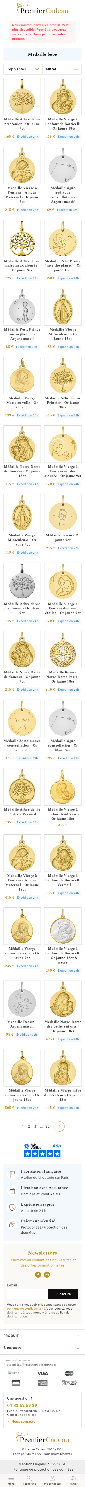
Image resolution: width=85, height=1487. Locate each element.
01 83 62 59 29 (22, 1405)
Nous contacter (24, 1421)
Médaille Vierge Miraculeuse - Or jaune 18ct (63, 334)
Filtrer (51, 69)
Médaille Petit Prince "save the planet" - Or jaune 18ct (63, 265)
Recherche (29, 1483)
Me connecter (52, 1483)
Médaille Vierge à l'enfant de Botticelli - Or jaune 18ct (62, 124)
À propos (12, 1348)
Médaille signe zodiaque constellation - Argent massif (63, 194)
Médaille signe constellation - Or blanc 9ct (63, 745)
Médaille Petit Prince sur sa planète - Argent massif (22, 334)
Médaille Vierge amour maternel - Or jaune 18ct (22, 1095)
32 (47, 1126)
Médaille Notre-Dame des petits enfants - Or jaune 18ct (63, 1026)
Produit (11, 1336)
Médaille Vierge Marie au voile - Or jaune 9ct (22, 402)
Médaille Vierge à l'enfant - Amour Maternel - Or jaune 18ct (22, 882)
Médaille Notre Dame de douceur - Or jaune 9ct (22, 677)
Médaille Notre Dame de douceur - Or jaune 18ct (22, 471)
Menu (11, 1480)
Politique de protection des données (43, 1469)
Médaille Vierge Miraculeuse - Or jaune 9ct (22, 540)
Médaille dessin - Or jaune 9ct (63, 538)
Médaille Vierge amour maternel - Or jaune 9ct (22, 953)
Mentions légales (33, 1464)
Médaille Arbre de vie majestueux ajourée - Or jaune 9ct (22, 265)
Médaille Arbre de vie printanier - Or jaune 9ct (22, 124)
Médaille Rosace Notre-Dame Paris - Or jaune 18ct (63, 677)
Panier (73, 1483)
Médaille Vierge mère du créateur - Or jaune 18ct (63, 1095)
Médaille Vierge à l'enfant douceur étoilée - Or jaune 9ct (63, 608)
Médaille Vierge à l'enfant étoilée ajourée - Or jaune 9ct (62, 471)
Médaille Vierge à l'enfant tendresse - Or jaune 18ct (62, 814)
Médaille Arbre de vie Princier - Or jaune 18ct (63, 402)
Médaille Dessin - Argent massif (22, 1024)
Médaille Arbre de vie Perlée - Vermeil (22, 812)
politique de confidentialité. (26, 1308)
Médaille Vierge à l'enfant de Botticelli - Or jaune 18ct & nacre (62, 955)
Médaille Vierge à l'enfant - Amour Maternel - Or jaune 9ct (22, 194)
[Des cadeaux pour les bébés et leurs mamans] (42, 1437)
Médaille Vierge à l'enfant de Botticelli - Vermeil (62, 880)
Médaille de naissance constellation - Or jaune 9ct (22, 745)
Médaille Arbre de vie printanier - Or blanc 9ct (22, 608)
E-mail (12, 1285)
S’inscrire (63, 1294)
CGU (63, 1464)
